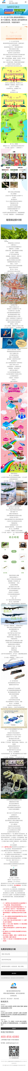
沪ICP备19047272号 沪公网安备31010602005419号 (14, 1065)
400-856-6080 (13, 3)
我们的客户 (10, 998)
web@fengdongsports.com (12, 1043)
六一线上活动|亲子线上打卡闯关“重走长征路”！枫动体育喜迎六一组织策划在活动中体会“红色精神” (14, 912)
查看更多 (14, 1028)
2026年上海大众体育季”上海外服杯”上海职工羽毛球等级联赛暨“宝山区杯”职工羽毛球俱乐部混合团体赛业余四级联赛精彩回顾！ (14, 1014)
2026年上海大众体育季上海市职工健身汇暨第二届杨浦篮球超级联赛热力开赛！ (14, 1006)
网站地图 (16, 998)
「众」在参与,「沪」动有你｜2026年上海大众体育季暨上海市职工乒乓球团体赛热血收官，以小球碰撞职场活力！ (14, 1022)
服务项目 (3, 998)
